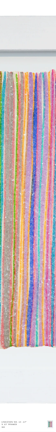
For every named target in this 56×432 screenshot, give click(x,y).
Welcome (5, 6)
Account (45, 4)
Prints (26, 6)
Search (39, 4)
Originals (12, 6)
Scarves (20, 6)
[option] (50, 424)
